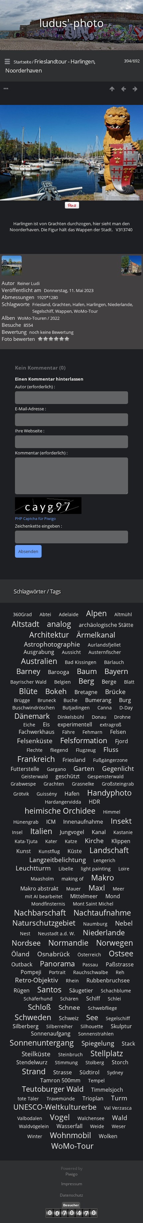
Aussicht (71, 652)
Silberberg (26, 1026)
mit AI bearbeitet (44, 896)
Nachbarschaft (40, 912)
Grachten (61, 304)
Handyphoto (109, 792)
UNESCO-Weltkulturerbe (54, 1107)
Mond (112, 896)
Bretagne (85, 692)
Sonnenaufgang (51, 1033)
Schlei (114, 998)
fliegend (59, 750)
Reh (120, 972)
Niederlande (120, 304)
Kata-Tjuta (26, 841)
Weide (97, 1126)
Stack (128, 1043)
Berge (109, 681)
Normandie (68, 942)
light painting (96, 868)
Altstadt (25, 624)
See (92, 1017)
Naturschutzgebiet (43, 923)
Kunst (23, 851)
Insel (17, 832)
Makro (102, 877)
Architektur (49, 634)
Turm (119, 1098)
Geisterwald (34, 776)
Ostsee (121, 953)
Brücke (115, 691)
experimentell (75, 724)
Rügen (22, 990)
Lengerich (104, 860)
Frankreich (36, 759)
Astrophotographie (52, 644)
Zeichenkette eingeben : (38, 526)
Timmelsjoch (107, 1089)
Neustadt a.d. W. (56, 933)
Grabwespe (23, 784)
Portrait (57, 972)
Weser (119, 1126)
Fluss (110, 749)
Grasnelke (83, 784)
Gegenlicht (118, 768)
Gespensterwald (105, 776)
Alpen (96, 613)
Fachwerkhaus (37, 731)
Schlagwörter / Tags (37, 591)
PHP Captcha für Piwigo (35, 518)
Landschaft (109, 850)
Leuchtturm (33, 868)
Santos (49, 989)
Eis (46, 724)
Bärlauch (114, 662)
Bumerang (98, 700)
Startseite (22, 62)
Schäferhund (38, 998)
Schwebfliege (102, 1008)
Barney (28, 671)
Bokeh (56, 691)
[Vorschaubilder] (112, 89)
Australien (39, 661)
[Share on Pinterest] (72, 207)
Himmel (111, 812)
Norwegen (114, 942)
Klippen (120, 841)
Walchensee (90, 1118)
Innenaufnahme (83, 821)
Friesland (41, 304)
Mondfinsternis (48, 904)
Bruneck (47, 700)
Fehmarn (92, 732)
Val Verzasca (118, 1108)
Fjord (121, 741)
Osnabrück (53, 954)
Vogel (60, 1117)
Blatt (129, 682)
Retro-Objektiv (36, 980)
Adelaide (68, 614)
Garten (83, 768)
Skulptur (121, 1026)
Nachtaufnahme (102, 912)
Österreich (89, 954)
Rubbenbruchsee (108, 980)
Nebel (124, 923)
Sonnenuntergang (42, 1042)
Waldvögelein (34, 1126)
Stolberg (94, 1062)
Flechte (35, 750)
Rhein (72, 980)
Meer (118, 889)
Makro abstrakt (39, 888)
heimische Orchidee (60, 810)
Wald (119, 1117)
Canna (104, 707)
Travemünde (61, 1098)
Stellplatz (106, 1053)
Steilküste (36, 1054)
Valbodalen (29, 1118)
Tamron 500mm (60, 1080)
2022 (55, 318)
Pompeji (31, 972)
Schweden (33, 1017)
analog (59, 624)
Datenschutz (71, 1195)
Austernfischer (104, 652)
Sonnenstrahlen (96, 1034)
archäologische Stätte (106, 625)
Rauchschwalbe (90, 972)
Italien (41, 831)
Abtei (45, 614)
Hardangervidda (63, 802)
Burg (125, 700)
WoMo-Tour (86, 311)
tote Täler (28, 1098)
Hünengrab (26, 822)
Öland (20, 954)
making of (72, 878)
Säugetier (81, 990)
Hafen (78, 304)
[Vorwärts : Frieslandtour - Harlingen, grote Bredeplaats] (135, 89)
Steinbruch (70, 1054)
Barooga (58, 672)
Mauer (73, 889)
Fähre (68, 732)
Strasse (62, 1072)
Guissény (47, 794)
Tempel (96, 1080)
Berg (86, 681)
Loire (123, 868)
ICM (51, 821)
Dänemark (32, 716)
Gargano (56, 769)
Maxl (96, 888)
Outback (21, 964)
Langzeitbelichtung (57, 859)
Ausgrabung (39, 652)
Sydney (115, 1072)
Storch (120, 1062)
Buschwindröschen (33, 707)
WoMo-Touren (32, 318)
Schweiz (68, 1018)
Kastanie (123, 832)
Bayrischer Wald (28, 682)
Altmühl (123, 614)
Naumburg (95, 924)
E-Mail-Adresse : (30, 409)
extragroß (110, 724)
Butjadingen (76, 707)
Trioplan (92, 1098)
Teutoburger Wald (52, 1089)
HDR (94, 801)
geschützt (68, 776)
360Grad (22, 614)
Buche (70, 700)
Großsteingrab (118, 784)
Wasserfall (69, 1126)
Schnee (69, 1007)
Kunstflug (49, 851)
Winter (34, 1136)
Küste (75, 851)
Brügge (22, 700)
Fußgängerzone (110, 760)
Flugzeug (86, 750)
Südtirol (89, 1072)
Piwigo (71, 1174)
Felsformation (83, 740)
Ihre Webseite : (29, 431)
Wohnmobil (70, 1135)
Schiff (93, 998)
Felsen (118, 731)
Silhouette (91, 1026)
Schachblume (116, 990)
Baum (87, 671)
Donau (99, 717)
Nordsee (26, 943)
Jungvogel (72, 832)
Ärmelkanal (95, 635)
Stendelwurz (31, 1062)
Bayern (116, 671)
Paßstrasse (120, 964)
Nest (25, 933)
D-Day (126, 707)
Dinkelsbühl (71, 717)
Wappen (63, 311)
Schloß (39, 1007)
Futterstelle (25, 769)
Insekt (121, 821)
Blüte (28, 691)
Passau (90, 964)
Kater (51, 841)
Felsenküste (35, 740)
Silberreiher (59, 1026)
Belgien (62, 682)
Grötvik (21, 794)
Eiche (29, 724)
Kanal (99, 832)
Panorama (57, 963)
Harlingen (96, 304)
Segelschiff (42, 311)
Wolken (108, 1136)
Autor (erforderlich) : (35, 387)
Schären (69, 998)
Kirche (94, 840)
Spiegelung (97, 1043)
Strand (34, 1071)
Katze (71, 841)
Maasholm (42, 878)
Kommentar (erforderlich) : (41, 453)
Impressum (71, 1184)
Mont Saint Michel (93, 904)
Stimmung (66, 1062)
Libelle (66, 868)
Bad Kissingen (80, 662)
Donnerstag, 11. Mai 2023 (68, 290)
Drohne (122, 717)
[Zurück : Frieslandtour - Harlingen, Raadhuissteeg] (123, 89)
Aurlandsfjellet (104, 645)
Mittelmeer (84, 896)
